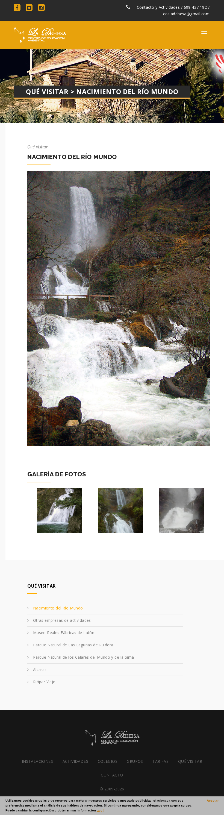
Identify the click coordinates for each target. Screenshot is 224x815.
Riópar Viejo (44, 681)
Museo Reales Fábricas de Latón (64, 632)
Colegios (107, 761)
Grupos (135, 761)
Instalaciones (37, 761)
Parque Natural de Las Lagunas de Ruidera (73, 644)
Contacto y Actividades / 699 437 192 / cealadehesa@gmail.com (173, 10)
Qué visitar (190, 761)
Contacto (112, 775)
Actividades (76, 761)
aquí (100, 810)
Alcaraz (40, 669)
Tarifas (160, 761)
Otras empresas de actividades (62, 620)
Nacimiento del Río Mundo (58, 608)
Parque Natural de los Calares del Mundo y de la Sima (83, 657)
